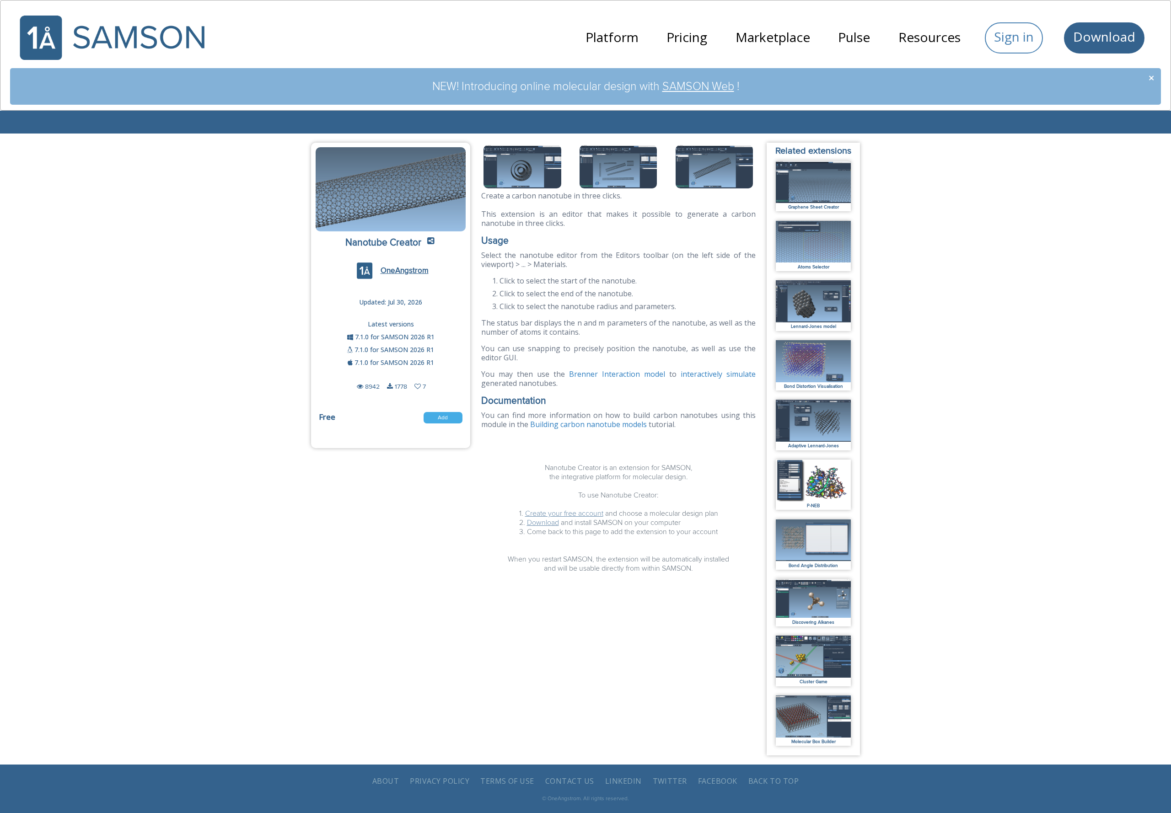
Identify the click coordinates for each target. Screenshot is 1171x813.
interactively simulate (718, 374)
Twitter (670, 781)
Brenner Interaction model (617, 374)
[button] (430, 243)
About (385, 781)
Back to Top (773, 781)
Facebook (717, 781)
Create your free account (564, 513)
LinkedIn (623, 781)
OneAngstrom (405, 270)
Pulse (854, 37)
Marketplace (773, 37)
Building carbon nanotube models (588, 424)
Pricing (686, 37)
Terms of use (507, 781)
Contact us (569, 781)
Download (1104, 36)
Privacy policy (439, 781)
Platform (612, 37)
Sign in (1014, 36)
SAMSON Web (698, 86)
